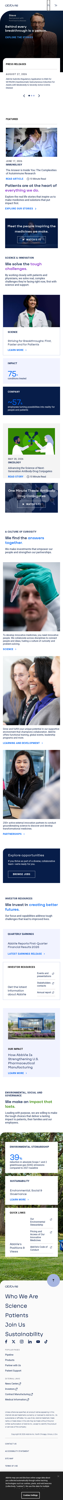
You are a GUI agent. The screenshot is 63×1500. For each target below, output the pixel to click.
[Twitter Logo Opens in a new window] (13, 1341)
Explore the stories (19, 37)
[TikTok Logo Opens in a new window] (46, 1341)
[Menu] (56, 5)
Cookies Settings (30, 1495)
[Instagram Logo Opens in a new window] (21, 1341)
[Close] (58, 1476)
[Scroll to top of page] (53, 1280)
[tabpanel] (31, 81)
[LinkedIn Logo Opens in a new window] (30, 1341)
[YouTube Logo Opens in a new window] (38, 1341)
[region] (31, 1486)
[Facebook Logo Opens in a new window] (6, 1341)
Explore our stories (19, 208)
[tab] (29, 95)
